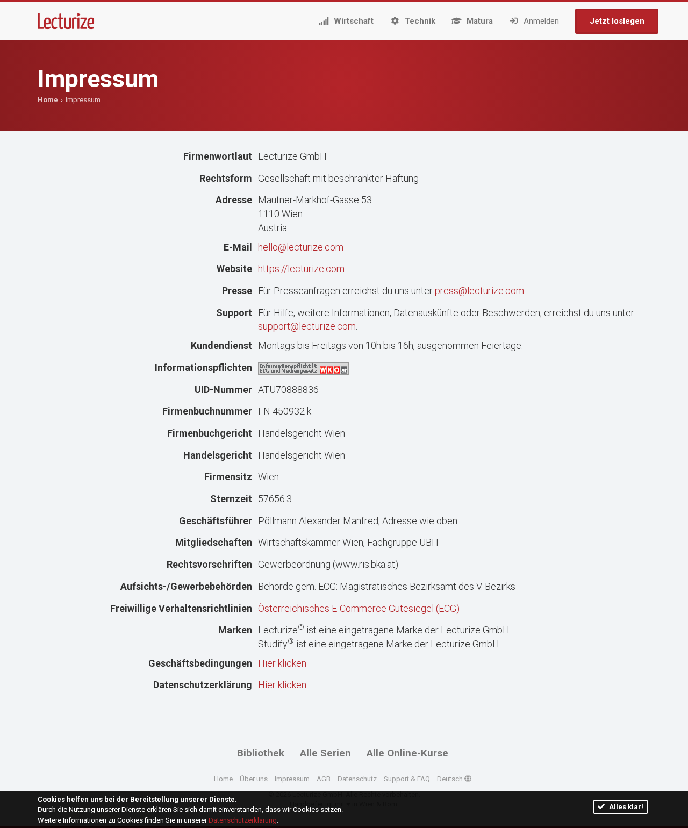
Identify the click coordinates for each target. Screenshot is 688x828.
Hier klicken (282, 663)
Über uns (254, 779)
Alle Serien (325, 753)
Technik (419, 21)
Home (48, 100)
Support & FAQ (407, 779)
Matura (478, 21)
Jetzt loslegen (617, 21)
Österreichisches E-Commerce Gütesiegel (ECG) (359, 608)
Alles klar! (625, 807)
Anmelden (540, 21)
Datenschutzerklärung (243, 820)
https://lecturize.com (301, 268)
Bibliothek (260, 753)
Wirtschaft (353, 21)
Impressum (292, 779)
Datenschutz (357, 779)
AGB (324, 779)
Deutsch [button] (450, 779)
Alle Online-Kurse (407, 753)
